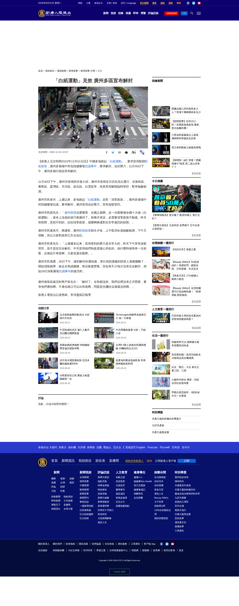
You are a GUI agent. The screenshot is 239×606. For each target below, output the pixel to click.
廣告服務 (122, 544)
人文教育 (121, 472)
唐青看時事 (103, 506)
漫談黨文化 (180, 522)
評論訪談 (153, 13)
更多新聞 (196, 301)
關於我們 (57, 544)
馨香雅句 (120, 489)
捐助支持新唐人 (134, 460)
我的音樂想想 (161, 518)
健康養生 (140, 472)
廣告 (154, 3)
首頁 (40, 71)
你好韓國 (158, 485)
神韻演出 (55, 508)
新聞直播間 (172, 13)
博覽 (143, 13)
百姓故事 (179, 518)
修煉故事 (179, 526)
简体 (115, 3)
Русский (165, 447)
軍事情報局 (103, 501)
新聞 (105, 13)
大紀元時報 (74, 550)
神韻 (80, 3)
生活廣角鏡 (160, 477)
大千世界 (158, 501)
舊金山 (107, 447)
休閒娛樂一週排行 (163, 243)
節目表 (100, 460)
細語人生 (102, 522)
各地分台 (98, 3)
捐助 (162, 3)
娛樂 (72, 478)
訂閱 (186, 460)
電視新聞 (61, 71)
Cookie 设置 (119, 572)
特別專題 (157, 412)
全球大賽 (68, 508)
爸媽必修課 (121, 497)
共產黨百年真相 (183, 485)
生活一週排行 (160, 335)
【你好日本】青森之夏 (184, 249)
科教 (62, 491)
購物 (179, 3)
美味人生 (158, 493)
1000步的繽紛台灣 (162, 512)
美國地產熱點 (122, 506)
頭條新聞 (157, 80)
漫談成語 (120, 493)
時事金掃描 (103, 485)
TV (185, 13)
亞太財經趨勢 (86, 514)
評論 (53, 486)
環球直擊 (73, 71)
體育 (72, 482)
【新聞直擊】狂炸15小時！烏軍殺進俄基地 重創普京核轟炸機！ (185, 124)
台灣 (62, 482)
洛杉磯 (72, 447)
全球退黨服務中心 (118, 550)
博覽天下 (55, 504)
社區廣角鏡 (85, 510)
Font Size (133, 152)
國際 (53, 478)
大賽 (88, 3)
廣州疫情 (70, 212)
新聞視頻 (85, 472)
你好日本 (158, 481)
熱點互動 (102, 481)
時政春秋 (102, 489)
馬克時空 (102, 514)
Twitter (193, 3)
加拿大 (62, 447)
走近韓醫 (138, 497)
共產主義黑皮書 (160, 432)
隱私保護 (83, 544)
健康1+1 (138, 477)
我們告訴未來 (181, 477)
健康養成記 (139, 489)
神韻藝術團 (58, 550)
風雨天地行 (180, 510)
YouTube (199, 3)
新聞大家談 (103, 477)
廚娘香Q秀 (159, 506)
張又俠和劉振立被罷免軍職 (186, 147)
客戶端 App (149, 544)
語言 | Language (128, 3)
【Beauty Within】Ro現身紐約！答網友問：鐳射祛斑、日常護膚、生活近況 (185, 265)
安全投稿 (109, 544)
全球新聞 (84, 477)
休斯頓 (91, 447)
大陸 (53, 491)
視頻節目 (49, 71)
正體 (109, 3)
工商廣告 (179, 530)
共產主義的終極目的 (185, 489)
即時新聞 (55, 500)
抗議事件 (91, 166)
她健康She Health (143, 481)
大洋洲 (81, 447)
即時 (135, 13)
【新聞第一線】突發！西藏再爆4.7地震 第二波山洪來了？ (186, 163)
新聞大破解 (103, 497)
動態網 (145, 550)
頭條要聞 (55, 496)
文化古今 (120, 501)
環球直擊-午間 (87, 71)
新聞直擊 (84, 493)
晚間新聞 (84, 489)
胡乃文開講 (139, 485)
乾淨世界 (88, 550)
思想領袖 (102, 493)
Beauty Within (161, 497)
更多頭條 (196, 173)
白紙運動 (115, 161)
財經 (62, 486)
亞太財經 (84, 518)
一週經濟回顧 (86, 506)
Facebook (188, 3)
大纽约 (53, 447)
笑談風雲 (120, 481)
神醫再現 (138, 493)
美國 (53, 482)
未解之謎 (120, 477)
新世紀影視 (169, 550)
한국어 (186, 447)
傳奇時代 (179, 481)
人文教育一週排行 (163, 309)
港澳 (62, 478)
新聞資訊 (68, 460)
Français (152, 447)
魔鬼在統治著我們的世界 (187, 493)
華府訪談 (84, 501)
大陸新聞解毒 (104, 518)
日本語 (176, 447)
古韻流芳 (120, 485)
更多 (181, 550)
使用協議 (96, 544)
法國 (99, 447)
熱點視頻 (68, 496)
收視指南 (70, 544)
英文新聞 (144, 3)
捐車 (171, 3)
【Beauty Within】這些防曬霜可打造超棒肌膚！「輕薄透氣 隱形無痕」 (186, 291)
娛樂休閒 (160, 472)
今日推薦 (157, 181)
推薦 (128, 13)
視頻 (113, 13)
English (140, 447)
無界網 (156, 550)
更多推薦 (196, 235)
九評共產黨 (158, 425)
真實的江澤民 (181, 501)
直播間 (114, 460)
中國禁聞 (84, 485)
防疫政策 (85, 230)
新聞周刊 (84, 497)
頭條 (120, 13)
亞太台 (117, 447)
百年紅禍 (179, 506)
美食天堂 (158, 489)
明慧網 (135, 550)
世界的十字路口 (106, 510)
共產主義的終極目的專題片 (166, 418)
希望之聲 (101, 550)
